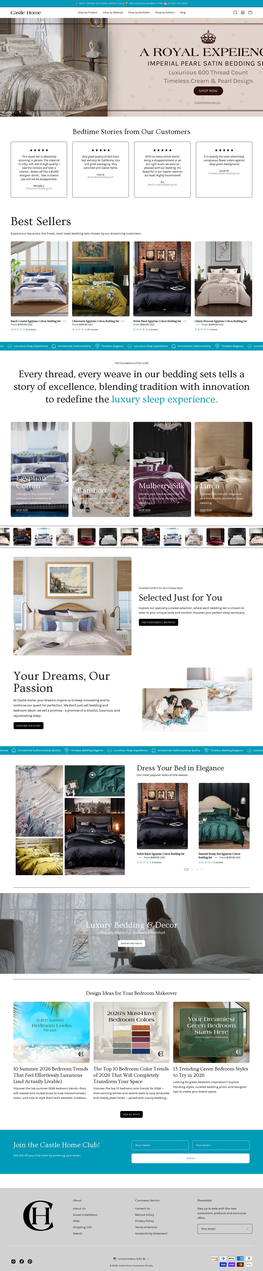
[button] (139, 12)
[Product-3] (36, 803)
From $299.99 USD (21, 324)
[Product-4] (36, 854)
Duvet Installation (85, 1214)
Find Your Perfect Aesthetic (158, 622)
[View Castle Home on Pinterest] (30, 1261)
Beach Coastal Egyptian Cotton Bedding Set (36, 321)
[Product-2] (92, 775)
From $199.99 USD (82, 324)
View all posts (131, 1114)
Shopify (149, 1265)
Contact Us (142, 1208)
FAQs (76, 1221)
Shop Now (22, 510)
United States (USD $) (131, 1258)
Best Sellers (41, 221)
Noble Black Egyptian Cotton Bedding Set (157, 321)
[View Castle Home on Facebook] (21, 1261)
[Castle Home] (26, 12)
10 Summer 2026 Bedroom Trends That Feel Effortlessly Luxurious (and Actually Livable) (50, 1075)
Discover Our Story (28, 725)
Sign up (190, 1158)
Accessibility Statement (151, 1233)
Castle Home (125, 1265)
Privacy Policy (144, 1221)
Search (77, 1233)
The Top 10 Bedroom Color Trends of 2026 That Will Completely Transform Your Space (131, 1075)
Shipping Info (82, 1227)
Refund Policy (144, 1214)
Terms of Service (146, 1227)
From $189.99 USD (143, 324)
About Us (79, 1208)
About (77, 1200)
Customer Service (147, 1200)
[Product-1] (92, 831)
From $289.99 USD (212, 324)
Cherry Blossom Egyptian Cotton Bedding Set (221, 321)
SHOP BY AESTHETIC (131, 943)
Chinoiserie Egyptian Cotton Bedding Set (95, 321)
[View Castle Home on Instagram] (13, 1261)
